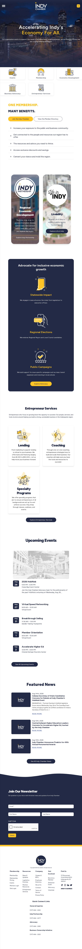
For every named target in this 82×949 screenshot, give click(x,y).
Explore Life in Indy (57, 231)
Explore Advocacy (41, 384)
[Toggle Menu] (3, 6)
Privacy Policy (39, 895)
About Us (38, 885)
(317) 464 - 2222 (35, 910)
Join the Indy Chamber (20, 119)
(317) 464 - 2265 (35, 926)
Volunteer (51, 890)
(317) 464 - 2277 (35, 918)
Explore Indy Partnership (25, 238)
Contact (38, 887)
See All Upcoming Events (24, 664)
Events (12, 883)
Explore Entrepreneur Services (41, 520)
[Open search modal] (78, 6)
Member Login (14, 886)
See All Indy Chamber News (41, 761)
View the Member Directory (48, 119)
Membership (14, 875)
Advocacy (51, 887)
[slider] (43, 65)
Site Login (13, 888)
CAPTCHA (12, 821)
